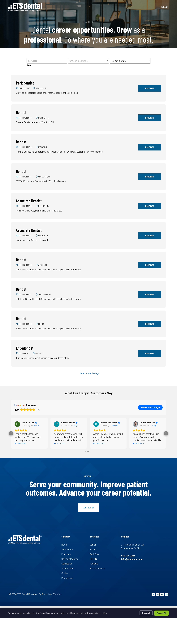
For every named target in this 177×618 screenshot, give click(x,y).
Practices (66, 554)
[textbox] (88, 61)
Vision (92, 549)
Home (64, 544)
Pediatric (94, 563)
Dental (93, 544)
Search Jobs (67, 568)
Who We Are (67, 549)
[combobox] (88, 61)
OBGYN (93, 559)
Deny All (146, 613)
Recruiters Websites (52, 594)
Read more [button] (20, 443)
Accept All (161, 613)
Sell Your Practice (69, 559)
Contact (65, 573)
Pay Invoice (67, 578)
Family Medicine (97, 568)
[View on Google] (17, 424)
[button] (11, 433)
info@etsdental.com (131, 559)
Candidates (66, 563)
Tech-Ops (94, 554)
